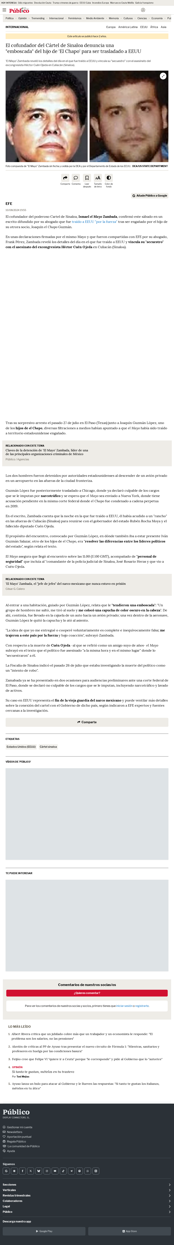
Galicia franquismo (144, 3)
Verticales (9, 1190)
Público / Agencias (17, 459)
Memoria (114, 18)
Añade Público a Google (151, 195)
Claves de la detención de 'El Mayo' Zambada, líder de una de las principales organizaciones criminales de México (47, 452)
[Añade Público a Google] (6, 1171)
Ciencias (142, 18)
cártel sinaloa (48, 746)
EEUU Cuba (85, 3)
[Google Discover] (14, 1171)
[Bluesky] (38, 1171)
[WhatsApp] (87, 1171)
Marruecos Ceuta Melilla (122, 3)
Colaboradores (12, 1201)
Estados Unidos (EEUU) (21, 746)
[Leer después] (87, 178)
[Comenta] (76, 178)
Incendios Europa (100, 3)
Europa (111, 27)
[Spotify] (79, 1171)
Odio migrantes (25, 3)
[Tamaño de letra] (98, 178)
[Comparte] (65, 178)
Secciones (9, 1184)
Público (16, 1112)
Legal (6, 1206)
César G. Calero (15, 589)
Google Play (45, 1231)
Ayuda (10, 1151)
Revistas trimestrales (16, 1195)
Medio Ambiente (95, 18)
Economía (157, 18)
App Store (131, 1231)
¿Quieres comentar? (87, 993)
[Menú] (4, 10)
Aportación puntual (18, 1136)
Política (10, 18)
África (154, 27)
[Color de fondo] (109, 178)
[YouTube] (55, 1171)
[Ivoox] (95, 1171)
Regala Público (16, 1141)
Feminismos (74, 18)
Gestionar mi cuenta (19, 1127)
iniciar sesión (124, 1006)
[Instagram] (47, 1171)
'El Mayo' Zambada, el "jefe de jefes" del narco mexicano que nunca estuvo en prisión (66, 584)
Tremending (38, 18)
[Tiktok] (63, 1171)
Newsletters (14, 1132)
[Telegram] (71, 1171)
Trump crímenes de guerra (65, 3)
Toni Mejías (22, 1076)
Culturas (128, 18)
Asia (163, 27)
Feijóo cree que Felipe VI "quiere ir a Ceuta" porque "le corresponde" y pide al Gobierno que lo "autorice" (87, 1059)
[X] (30, 1171)
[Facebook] (22, 1171)
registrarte (142, 1006)
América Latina (128, 27)
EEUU (143, 27)
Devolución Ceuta (42, 3)
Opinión (22, 18)
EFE (9, 204)
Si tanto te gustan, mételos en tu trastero (43, 1071)
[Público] (80, 10)
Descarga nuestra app (17, 1221)
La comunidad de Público (23, 1146)
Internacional (56, 18)
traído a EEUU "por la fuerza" (94, 221)
